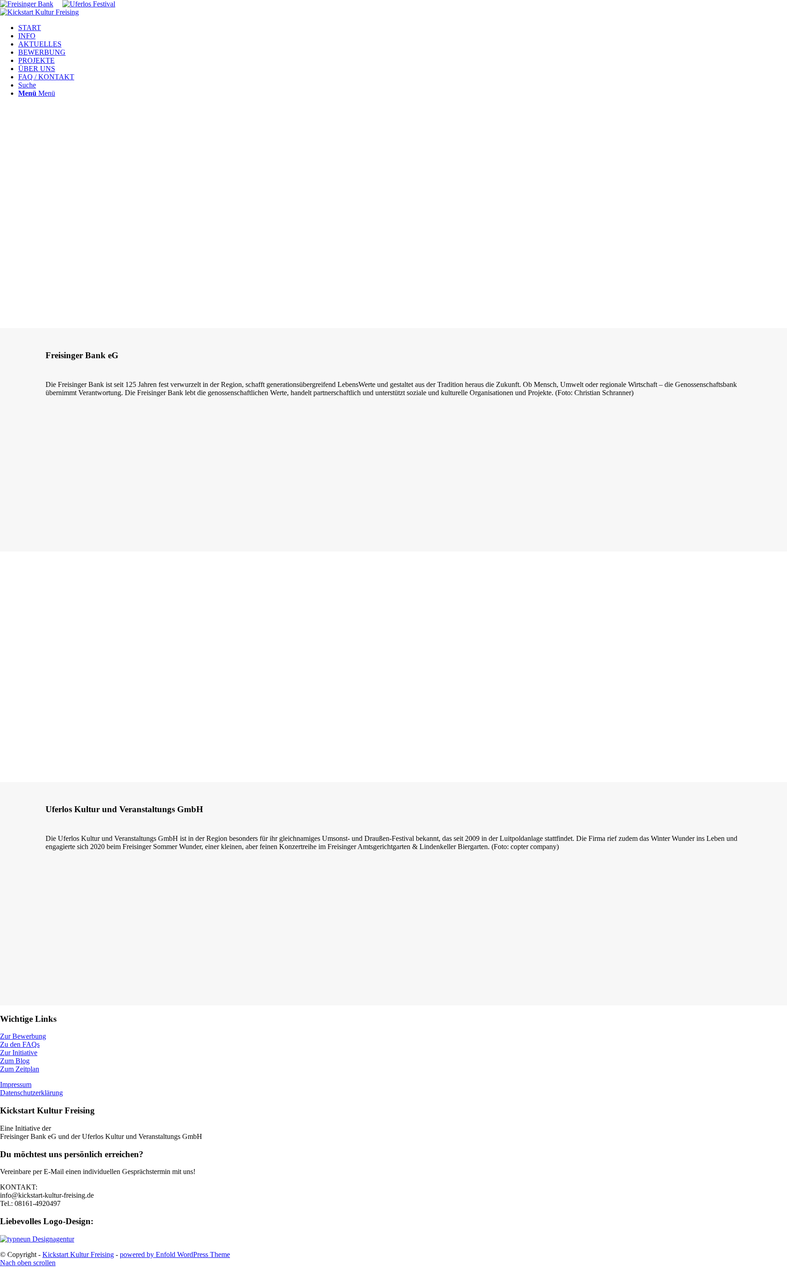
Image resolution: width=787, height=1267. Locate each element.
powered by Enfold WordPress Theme (175, 1254)
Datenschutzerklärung (31, 1093)
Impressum (15, 1084)
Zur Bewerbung (23, 1036)
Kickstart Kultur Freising (78, 1254)
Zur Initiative (18, 1052)
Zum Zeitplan (19, 1069)
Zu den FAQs (20, 1044)
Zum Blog (15, 1061)
